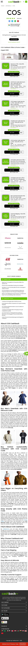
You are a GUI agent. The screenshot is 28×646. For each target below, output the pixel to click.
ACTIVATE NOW (14, 39)
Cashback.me (6, 529)
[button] (18, 69)
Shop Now (22, 644)
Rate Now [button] (19, 18)
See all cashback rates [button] (13, 42)
